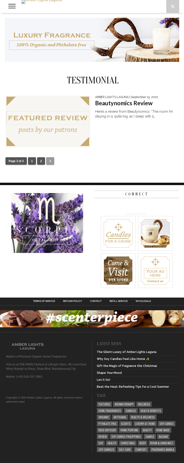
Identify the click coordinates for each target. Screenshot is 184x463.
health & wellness (143, 417)
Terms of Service (44, 301)
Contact (96, 301)
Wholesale (143, 301)
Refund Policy (72, 301)
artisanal (120, 417)
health (112, 443)
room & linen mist (161, 443)
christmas (128, 443)
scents (126, 424)
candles (131, 411)
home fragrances (109, 411)
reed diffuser (107, 430)
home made (163, 430)
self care (125, 449)
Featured (104, 404)
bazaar (163, 436)
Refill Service (118, 301)
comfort (141, 449)
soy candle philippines (126, 436)
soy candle (167, 424)
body (142, 443)
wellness (144, 404)
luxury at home (145, 424)
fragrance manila (162, 449)
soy (100, 443)
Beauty (147, 430)
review (102, 436)
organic (103, 417)
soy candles (106, 449)
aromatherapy (124, 404)
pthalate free (107, 424)
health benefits (151, 411)
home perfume (129, 430)
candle (149, 436)
